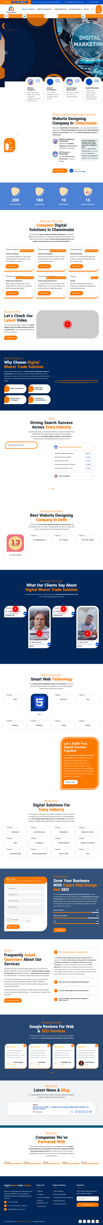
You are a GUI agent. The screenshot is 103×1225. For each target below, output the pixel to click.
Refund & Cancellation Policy (42, 1202)
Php (88, 699)
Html (15, 699)
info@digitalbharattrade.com (75, 2)
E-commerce (39, 843)
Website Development (44, 9)
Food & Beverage (15, 853)
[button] (49, 489)
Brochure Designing (60, 1194)
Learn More (11, 266)
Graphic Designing (58, 1185)
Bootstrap (63, 699)
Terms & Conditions (43, 1197)
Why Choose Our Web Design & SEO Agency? (74, 982)
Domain (72, 281)
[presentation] (5, 53)
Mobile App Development (14, 281)
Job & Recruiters (39, 832)
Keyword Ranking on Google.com (70, 447)
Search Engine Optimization (47, 281)
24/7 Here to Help (88, 540)
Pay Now (98, 10)
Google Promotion (75, 9)
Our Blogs (40, 1194)
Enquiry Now (70, 782)
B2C (87, 853)
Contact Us (24, 65)
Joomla (63, 725)
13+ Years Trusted (15, 555)
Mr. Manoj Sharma (11, 642)
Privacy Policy (41, 1206)
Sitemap (40, 1191)
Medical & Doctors (88, 832)
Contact (86, 9)
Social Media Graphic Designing (63, 1197)
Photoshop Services (60, 1204)
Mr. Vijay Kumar (34, 611)
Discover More (59, 170)
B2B (15, 843)
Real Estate (15, 832)
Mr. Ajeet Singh (58, 642)
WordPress (39, 725)
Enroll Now (12, 926)
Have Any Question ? (13, 1000)
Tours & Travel (63, 853)
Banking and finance (88, 843)
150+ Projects (63, 540)
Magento (15, 725)
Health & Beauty (63, 843)
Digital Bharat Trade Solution (24, 1221)
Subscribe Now (87, 1204)
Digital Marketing (60, 9)
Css (39, 714)
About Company (64, 476)
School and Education (39, 853)
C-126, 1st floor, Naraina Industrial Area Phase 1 (46, 2)
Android (87, 725)
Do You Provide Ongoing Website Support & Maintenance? (73, 999)
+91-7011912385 (94, 2)
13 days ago (38, 1112)
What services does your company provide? (73, 952)
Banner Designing (59, 1201)
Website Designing (28, 9)
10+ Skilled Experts (39, 540)
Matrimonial (64, 832)
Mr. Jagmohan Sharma (85, 642)
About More (10, 65)
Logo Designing (58, 1191)
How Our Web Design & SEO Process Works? (74, 991)
